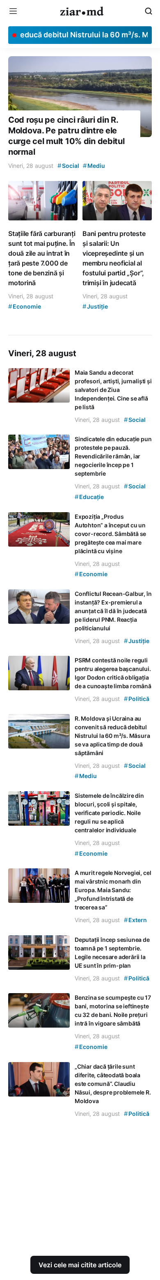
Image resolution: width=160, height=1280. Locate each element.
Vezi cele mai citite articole (80, 1265)
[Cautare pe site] (148, 11)
